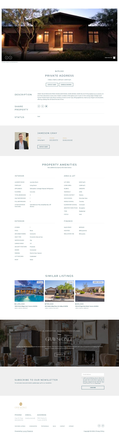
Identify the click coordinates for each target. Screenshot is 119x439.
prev (6, 57)
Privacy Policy (98, 383)
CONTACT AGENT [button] (43, 146)
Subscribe (93, 387)
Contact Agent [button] (52, 84)
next (10, 57)
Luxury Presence (28, 431)
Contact (62, 426)
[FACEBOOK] (103, 425)
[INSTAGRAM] (99, 425)
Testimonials (45, 426)
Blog (54, 426)
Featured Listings (20, 426)
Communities (33, 426)
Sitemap (71, 426)
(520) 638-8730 (54, 140)
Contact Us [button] (59, 354)
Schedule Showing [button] (66, 84)
